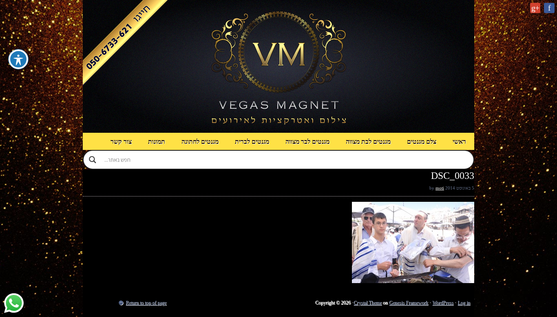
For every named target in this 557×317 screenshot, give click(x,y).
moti (439, 187)
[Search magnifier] (92, 159)
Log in (464, 303)
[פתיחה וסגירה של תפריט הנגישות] (18, 59)
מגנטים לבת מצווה (368, 141)
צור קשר (121, 141)
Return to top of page (146, 303)
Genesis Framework (408, 303)
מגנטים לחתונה (200, 141)
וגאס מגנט (278, 66)
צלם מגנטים (421, 141)
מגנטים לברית (252, 141)
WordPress (442, 303)
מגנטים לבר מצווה (307, 141)
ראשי (459, 141)
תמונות (156, 141)
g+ (535, 8)
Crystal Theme (368, 303)
